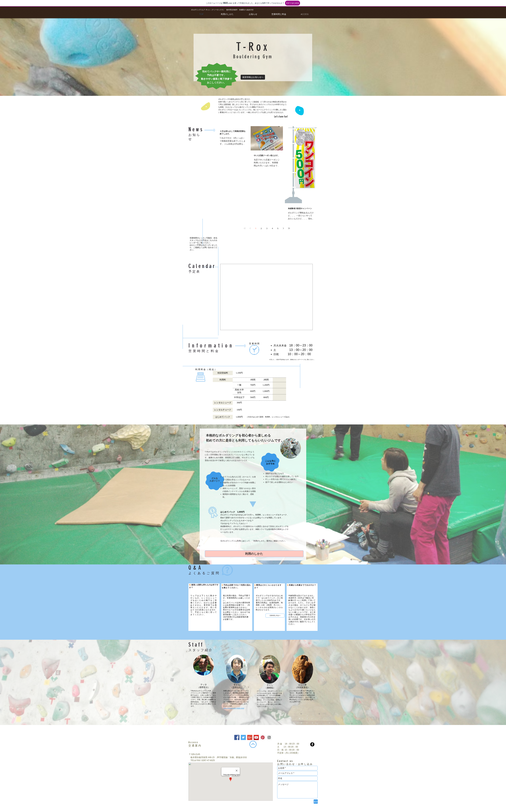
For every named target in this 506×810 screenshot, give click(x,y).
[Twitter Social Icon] (243, 737)
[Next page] (283, 228)
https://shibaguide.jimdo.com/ (233, 708)
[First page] (244, 228)
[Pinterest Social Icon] (262, 737)
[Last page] (289, 228)
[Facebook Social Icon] (236, 737)
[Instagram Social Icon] (269, 737)
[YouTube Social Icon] (256, 737)
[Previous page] (250, 228)
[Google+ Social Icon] (249, 737)
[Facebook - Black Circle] (312, 744)
